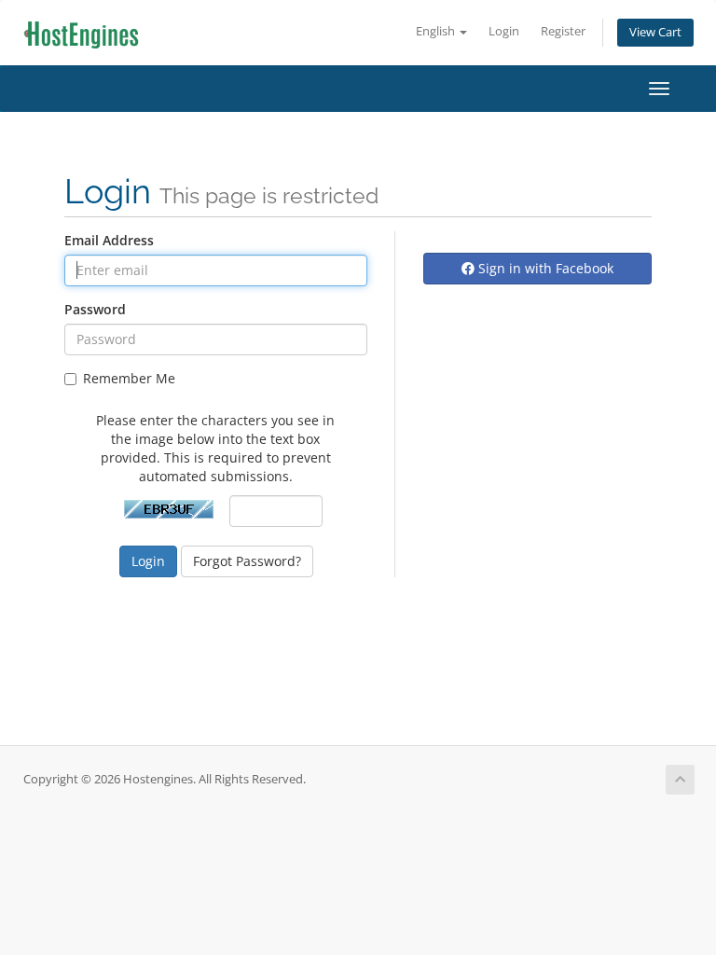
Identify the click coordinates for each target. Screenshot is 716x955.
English (437, 31)
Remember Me (129, 378)
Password (95, 309)
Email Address (109, 240)
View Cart (655, 32)
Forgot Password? (247, 561)
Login (504, 31)
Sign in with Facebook (544, 268)
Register (563, 31)
